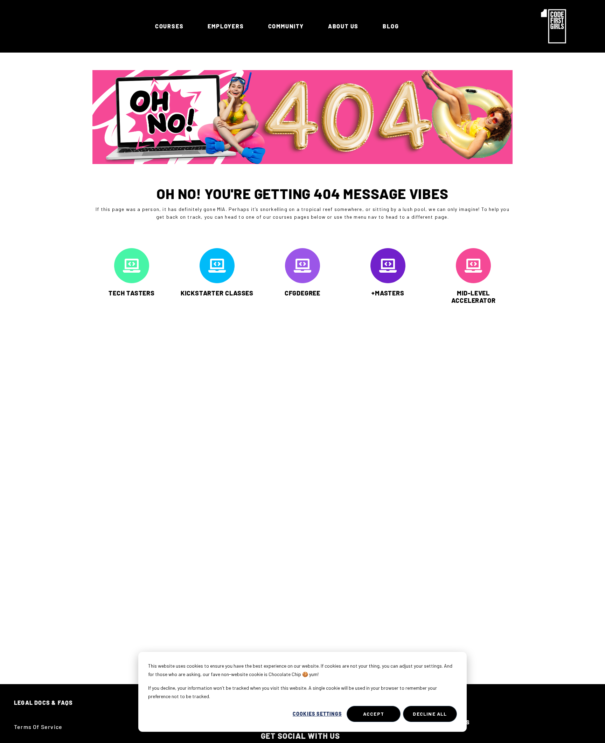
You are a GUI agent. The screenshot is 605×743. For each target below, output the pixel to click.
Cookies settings (317, 714)
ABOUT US (343, 26)
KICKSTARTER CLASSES (217, 293)
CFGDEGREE (302, 293)
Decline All (430, 714)
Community (286, 26)
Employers (226, 26)
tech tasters (132, 293)
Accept (373, 714)
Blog (391, 26)
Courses (169, 26)
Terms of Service (38, 726)
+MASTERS (387, 293)
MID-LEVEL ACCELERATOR (473, 297)
